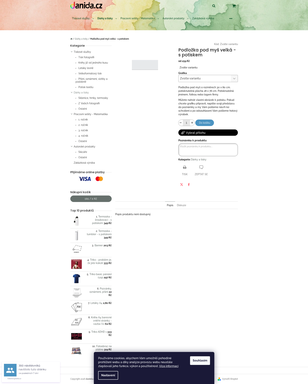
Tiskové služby (82, 51)
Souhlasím (200, 360)
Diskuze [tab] (181, 205)
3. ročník (83, 130)
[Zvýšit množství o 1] (192, 123)
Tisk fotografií (86, 57)
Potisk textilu (85, 87)
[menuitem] (83, 18)
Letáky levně (85, 68)
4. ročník (83, 135)
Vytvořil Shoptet (230, 379)
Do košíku (204, 122)
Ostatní (82, 108)
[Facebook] (189, 184)
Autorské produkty (84, 146)
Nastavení (108, 375)
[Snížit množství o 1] (181, 123)
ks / (91, 198)
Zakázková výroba (84, 162)
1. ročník (83, 119)
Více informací (169, 366)
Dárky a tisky (81, 92)
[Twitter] (181, 184)
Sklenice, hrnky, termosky (93, 97)
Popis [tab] (170, 205)
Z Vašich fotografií (89, 103)
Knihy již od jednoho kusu (93, 62)
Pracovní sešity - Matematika (91, 114)
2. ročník (83, 124)
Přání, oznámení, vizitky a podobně (92, 80)
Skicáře (82, 152)
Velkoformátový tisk (90, 73)
